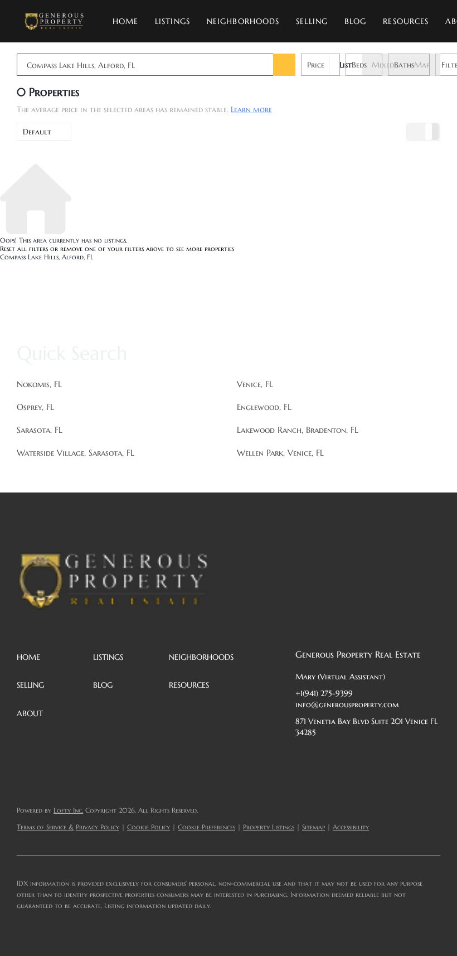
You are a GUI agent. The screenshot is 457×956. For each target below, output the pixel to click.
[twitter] (348, 757)
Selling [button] (312, 21)
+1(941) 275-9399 (324, 693)
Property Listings (268, 827)
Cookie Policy (148, 827)
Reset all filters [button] (24, 248)
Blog (355, 21)
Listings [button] (172, 21)
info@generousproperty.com (347, 704)
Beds (359, 65)
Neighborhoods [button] (243, 21)
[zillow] (370, 757)
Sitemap (313, 827)
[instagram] (393, 757)
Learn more (251, 109)
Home (125, 21)
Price (315, 65)
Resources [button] (406, 21)
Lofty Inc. (68, 810)
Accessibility (351, 827)
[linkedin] (326, 757)
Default (37, 132)
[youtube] (415, 757)
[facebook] (303, 757)
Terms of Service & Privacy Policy (68, 827)
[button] (54, 21)
